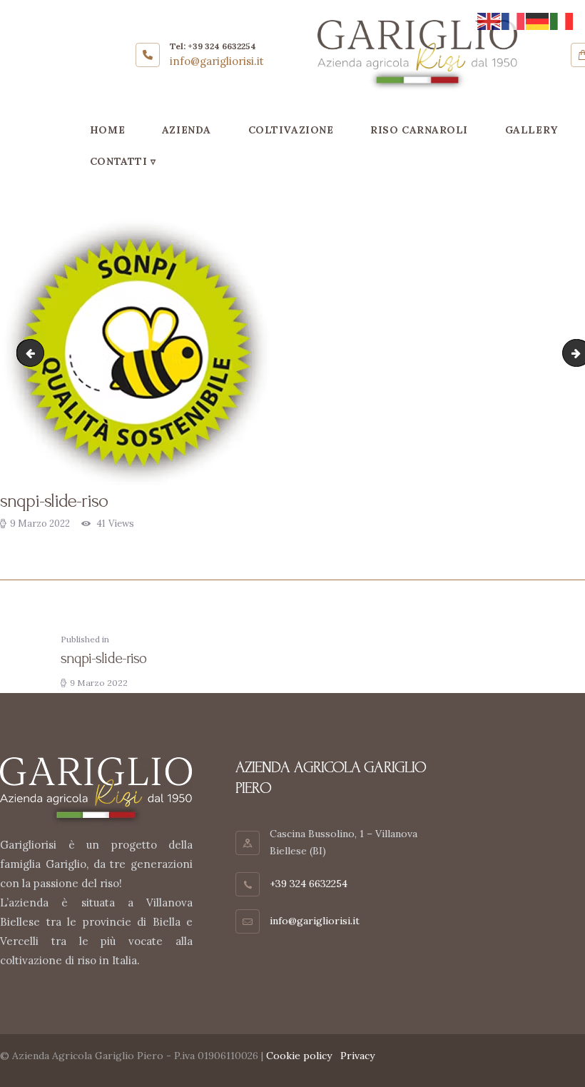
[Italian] (562, 20)
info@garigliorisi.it (315, 920)
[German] (538, 20)
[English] (489, 20)
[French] (514, 20)
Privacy (357, 1055)
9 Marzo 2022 (40, 523)
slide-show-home (33, 353)
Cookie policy (299, 1055)
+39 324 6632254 (308, 883)
